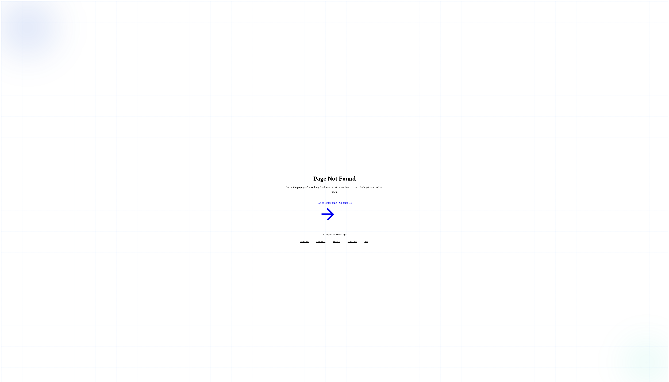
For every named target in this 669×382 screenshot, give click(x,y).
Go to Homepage (327, 202)
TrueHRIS (320, 241)
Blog (366, 241)
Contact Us (345, 202)
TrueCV (336, 241)
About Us (304, 241)
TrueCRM (352, 241)
